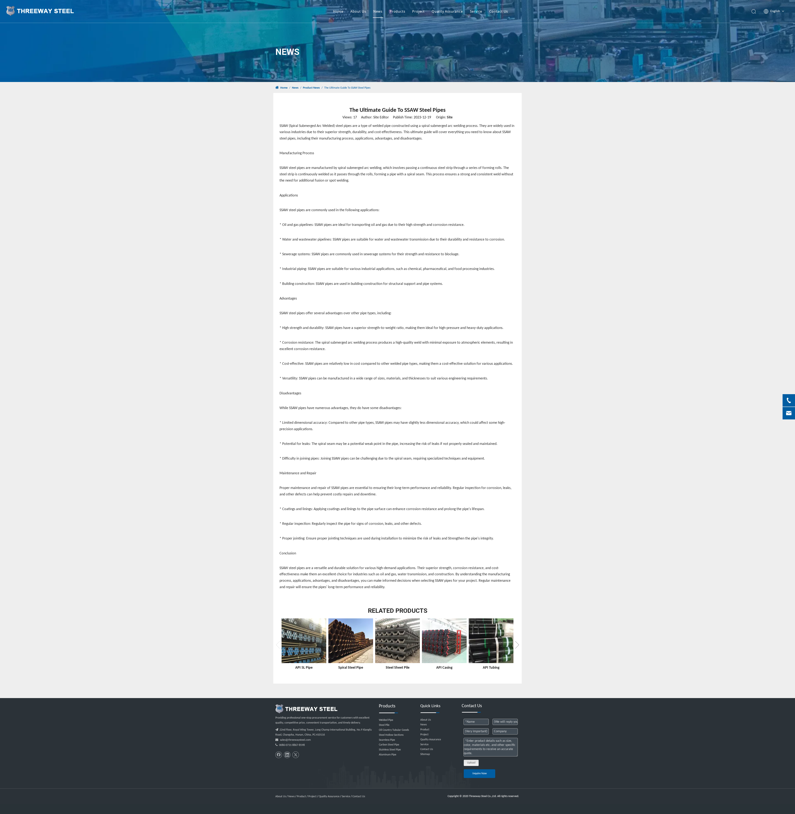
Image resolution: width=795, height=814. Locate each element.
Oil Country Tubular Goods (394, 730)
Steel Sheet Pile (398, 668)
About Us (358, 11)
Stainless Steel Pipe (390, 749)
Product (424, 729)
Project (418, 11)
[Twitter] (295, 754)
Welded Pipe (386, 720)
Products (397, 11)
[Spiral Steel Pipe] (350, 640)
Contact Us (498, 11)
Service (476, 11)
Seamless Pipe (387, 740)
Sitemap (425, 754)
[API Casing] (444, 640)
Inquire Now (479, 773)
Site (450, 117)
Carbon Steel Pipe (389, 744)
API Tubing (491, 668)
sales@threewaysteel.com (295, 740)
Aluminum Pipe (387, 754)
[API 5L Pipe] (304, 640)
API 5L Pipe (304, 668)
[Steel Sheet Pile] (397, 640)
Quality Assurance (447, 11)
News (378, 11)
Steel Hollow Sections (391, 735)
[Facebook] (278, 754)
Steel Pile (384, 725)
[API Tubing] (491, 640)
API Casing (444, 668)
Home (338, 11)
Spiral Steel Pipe (350, 668)
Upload (471, 762)
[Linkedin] (287, 754)
